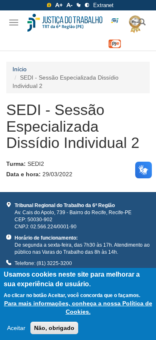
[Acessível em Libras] (79, 5)
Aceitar (16, 328)
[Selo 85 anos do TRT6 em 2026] (115, 21)
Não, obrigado (54, 328)
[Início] (64, 23)
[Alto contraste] (87, 5)
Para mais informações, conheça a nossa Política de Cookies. (78, 307)
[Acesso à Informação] (49, 5)
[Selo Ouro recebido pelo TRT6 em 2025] (132, 23)
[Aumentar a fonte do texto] (58, 5)
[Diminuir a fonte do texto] (69, 5)
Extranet (103, 5)
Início (19, 69)
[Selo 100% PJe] (115, 44)
